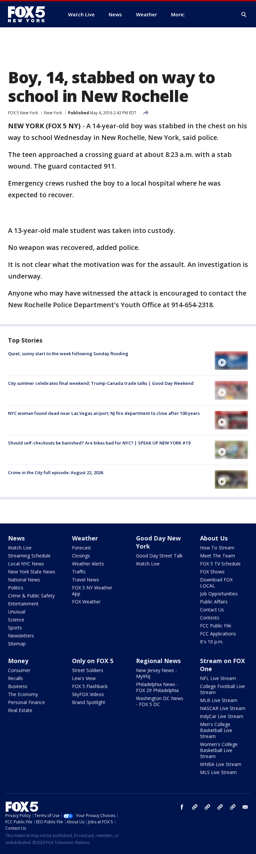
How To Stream (217, 547)
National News (24, 579)
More (177, 14)
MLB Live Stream (218, 700)
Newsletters (21, 635)
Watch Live (20, 547)
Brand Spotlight (88, 702)
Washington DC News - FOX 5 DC (159, 701)
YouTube (220, 807)
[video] (231, 360)
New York (53, 113)
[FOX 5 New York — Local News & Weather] (30, 14)
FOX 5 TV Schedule (220, 563)
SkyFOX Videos (88, 694)
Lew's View (84, 678)
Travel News (85, 579)
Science (16, 619)
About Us (214, 538)
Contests (209, 617)
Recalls (15, 678)
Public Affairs (214, 601)
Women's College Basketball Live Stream (219, 750)
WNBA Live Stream (220, 764)
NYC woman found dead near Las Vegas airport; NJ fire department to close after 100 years (104, 413)
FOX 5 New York (23, 113)
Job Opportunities (219, 593)
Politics (15, 587)
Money (18, 661)
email (245, 807)
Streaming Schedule (29, 555)
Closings (81, 555)
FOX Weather (86, 601)
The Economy (23, 694)
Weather (85, 538)
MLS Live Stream (218, 772)
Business (17, 686)
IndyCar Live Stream (221, 716)
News (16, 538)
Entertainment (23, 603)
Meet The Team (217, 555)
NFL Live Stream (218, 678)
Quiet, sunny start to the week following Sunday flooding (68, 354)
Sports (15, 627)
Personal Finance (26, 702)
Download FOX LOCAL (216, 582)
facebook (182, 807)
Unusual (16, 611)
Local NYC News (26, 563)
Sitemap (17, 643)
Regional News (158, 661)
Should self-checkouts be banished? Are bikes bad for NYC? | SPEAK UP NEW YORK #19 (99, 443)
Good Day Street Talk (159, 555)
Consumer (19, 670)
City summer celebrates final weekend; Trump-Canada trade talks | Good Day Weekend (101, 383)
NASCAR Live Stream (222, 708)
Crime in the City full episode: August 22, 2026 (55, 472)
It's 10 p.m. (211, 641)
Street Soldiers (87, 670)
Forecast (81, 547)
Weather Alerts (88, 563)
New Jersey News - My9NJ (156, 673)
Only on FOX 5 (92, 661)
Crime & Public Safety (31, 595)
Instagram (194, 807)
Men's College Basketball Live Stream (216, 730)
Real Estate (20, 710)
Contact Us (212, 609)
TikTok (207, 807)
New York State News (31, 571)
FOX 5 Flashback (90, 686)
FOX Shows (212, 571)
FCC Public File (215, 625)
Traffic (79, 571)
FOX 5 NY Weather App (92, 590)
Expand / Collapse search (244, 14)
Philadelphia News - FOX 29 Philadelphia (157, 687)
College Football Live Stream (222, 689)
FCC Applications (218, 633)
